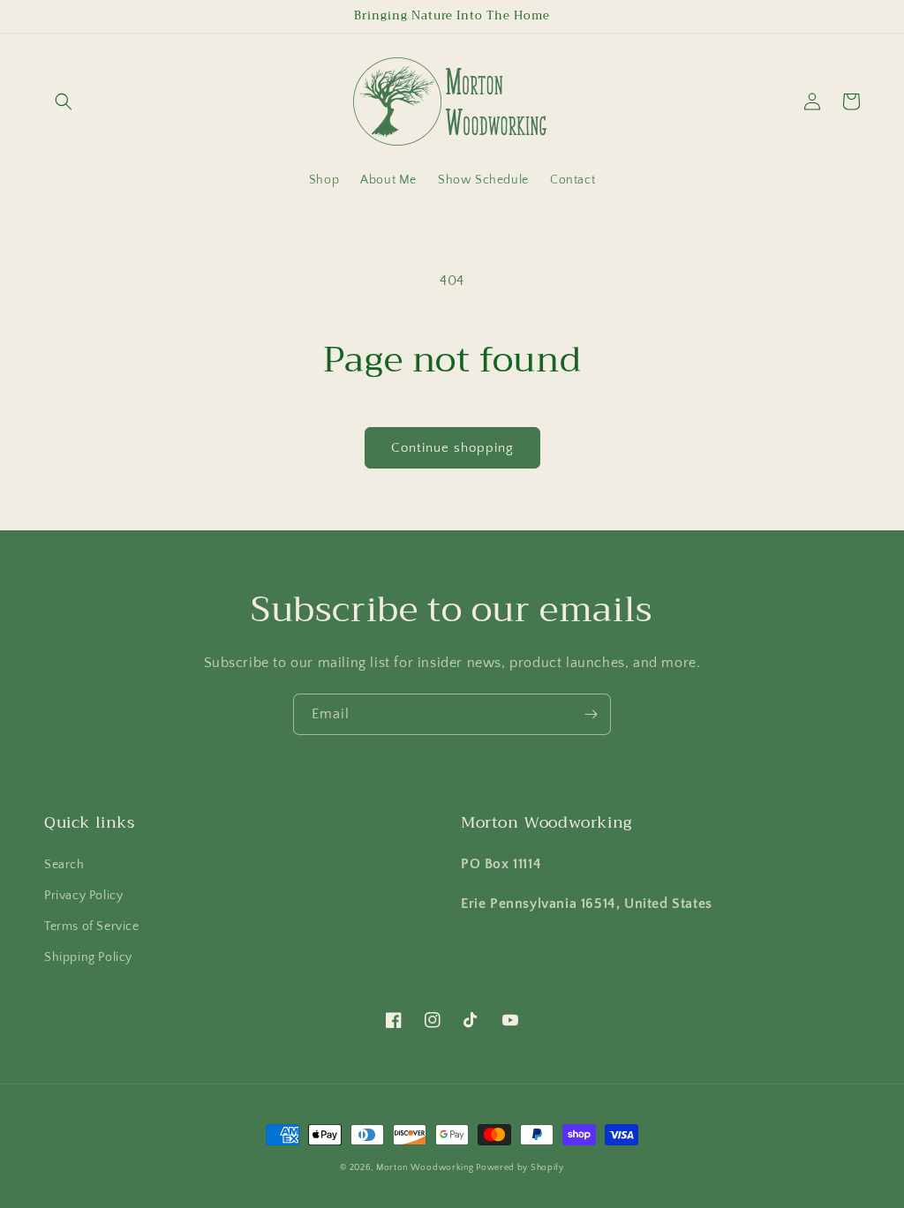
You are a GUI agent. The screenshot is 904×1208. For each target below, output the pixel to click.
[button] (63, 101)
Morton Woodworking (426, 1168)
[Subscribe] (590, 714)
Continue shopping (452, 447)
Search (64, 865)
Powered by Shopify (520, 1168)
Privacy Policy (83, 896)
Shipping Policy (88, 957)
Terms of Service (91, 926)
